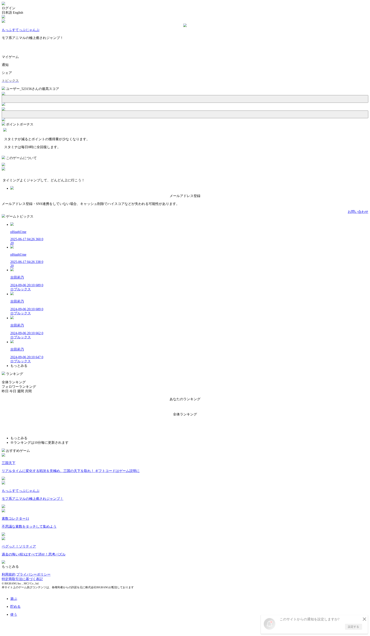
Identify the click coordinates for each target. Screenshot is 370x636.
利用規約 (8, 574)
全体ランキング (14, 382)
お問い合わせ (358, 211)
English (18, 12)
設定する (353, 626)
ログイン (8, 8)
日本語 (7, 12)
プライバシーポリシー (33, 574)
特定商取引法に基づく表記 (22, 579)
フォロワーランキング (19, 386)
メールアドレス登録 (185, 196)
